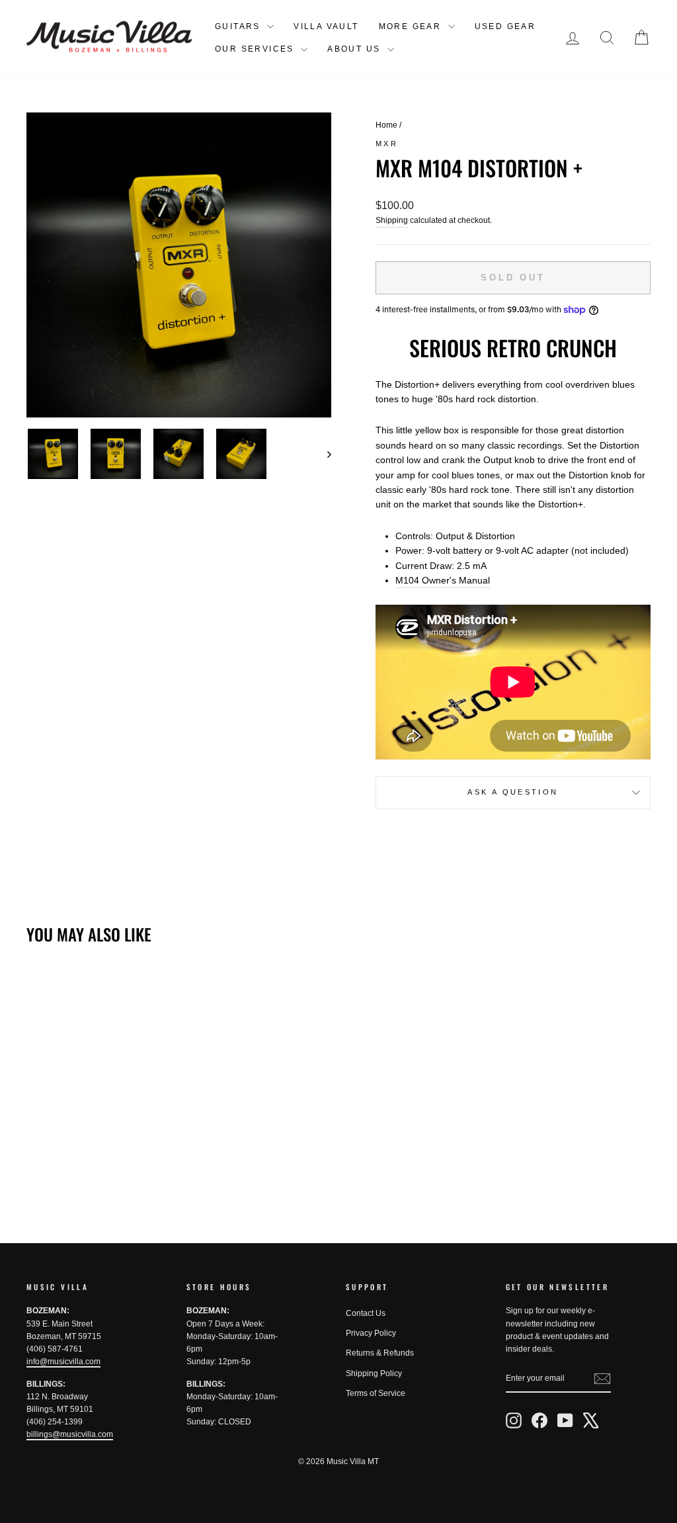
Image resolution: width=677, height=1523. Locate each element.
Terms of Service (375, 1393)
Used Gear (505, 26)
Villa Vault (326, 26)
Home (386, 125)
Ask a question (512, 792)
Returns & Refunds (380, 1353)
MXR (387, 144)
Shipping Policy (374, 1373)
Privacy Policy (371, 1333)
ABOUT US (355, 49)
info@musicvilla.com (63, 1361)
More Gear (412, 26)
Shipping (392, 220)
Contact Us (365, 1313)
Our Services (256, 49)
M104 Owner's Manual (442, 580)
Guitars (239, 26)
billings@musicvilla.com (69, 1434)
